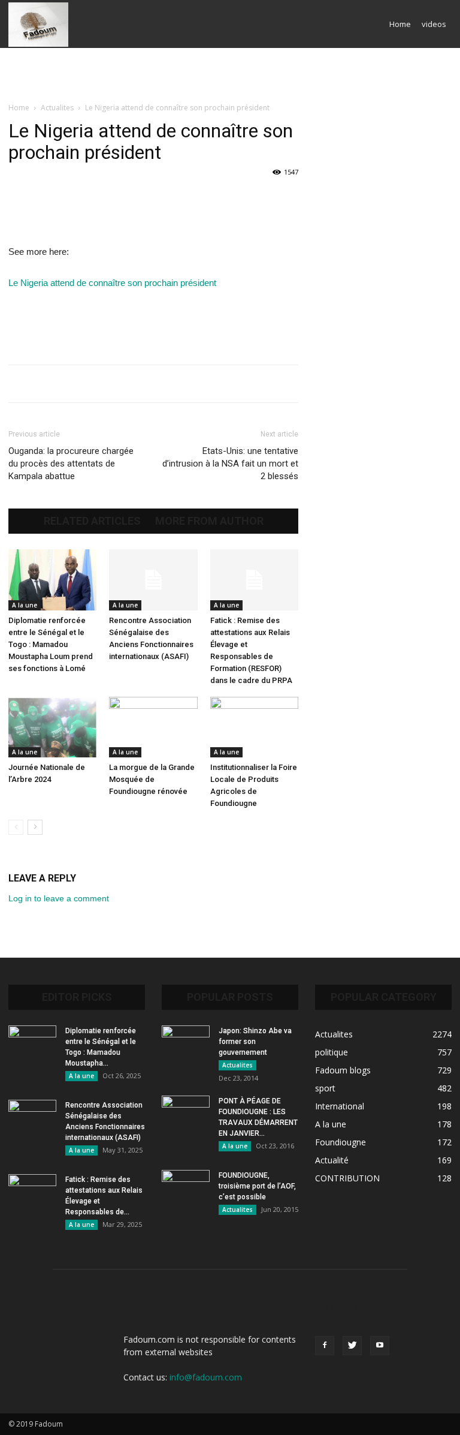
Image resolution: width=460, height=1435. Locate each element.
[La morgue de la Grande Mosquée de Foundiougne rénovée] (153, 727)
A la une (24, 605)
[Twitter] (352, 1345)
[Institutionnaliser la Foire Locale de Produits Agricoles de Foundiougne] (254, 727)
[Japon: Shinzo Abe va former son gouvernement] (186, 1042)
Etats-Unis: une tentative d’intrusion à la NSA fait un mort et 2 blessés (230, 464)
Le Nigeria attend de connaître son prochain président (112, 283)
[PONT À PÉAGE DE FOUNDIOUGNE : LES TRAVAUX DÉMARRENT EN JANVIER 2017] (186, 1112)
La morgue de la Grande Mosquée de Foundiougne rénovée (152, 779)
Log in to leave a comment (58, 898)
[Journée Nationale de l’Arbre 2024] (52, 727)
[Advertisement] (230, 74)
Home (400, 24)
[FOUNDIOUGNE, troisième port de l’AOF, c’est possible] (186, 1187)
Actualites (57, 108)
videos (434, 24)
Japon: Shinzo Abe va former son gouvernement (255, 1042)
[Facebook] (324, 1345)
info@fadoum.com (206, 1377)
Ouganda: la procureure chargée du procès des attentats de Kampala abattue (71, 464)
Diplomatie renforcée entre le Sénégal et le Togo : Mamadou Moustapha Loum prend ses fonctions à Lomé (50, 644)
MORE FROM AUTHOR (209, 521)
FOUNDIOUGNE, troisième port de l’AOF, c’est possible (257, 1186)
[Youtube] (379, 1345)
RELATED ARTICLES (92, 521)
